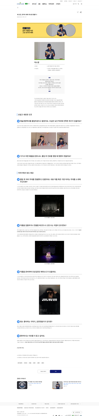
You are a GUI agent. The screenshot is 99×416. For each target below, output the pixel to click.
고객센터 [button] (58, 4)
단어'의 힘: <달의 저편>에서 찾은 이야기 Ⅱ (72, 381)
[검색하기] (78, 3)
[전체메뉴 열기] (81, 3)
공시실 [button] (74, 1)
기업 (28, 3)
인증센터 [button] (61, 1)
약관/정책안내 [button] (21, 403)
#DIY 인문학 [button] (20, 362)
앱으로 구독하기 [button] (43, 371)
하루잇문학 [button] (51, 4)
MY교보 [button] (34, 4)
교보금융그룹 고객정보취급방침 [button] (29, 407)
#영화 (80, 383)
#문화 (37, 383)
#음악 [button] (34, 362)
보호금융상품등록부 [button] (60, 407)
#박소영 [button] (25, 362)
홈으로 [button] (17, 7)
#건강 (40, 383)
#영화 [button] (43, 362)
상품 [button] (39, 4)
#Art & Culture (31, 383)
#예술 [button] (30, 362)
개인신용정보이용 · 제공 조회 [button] (39, 407)
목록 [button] (55, 371)
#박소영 (69, 383)
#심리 (78, 383)
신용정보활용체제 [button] (52, 407)
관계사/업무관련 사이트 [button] (75, 403)
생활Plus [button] (44, 4)
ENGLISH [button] (79, 1)
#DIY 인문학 (66, 383)
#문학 (73, 383)
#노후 (67, 384)
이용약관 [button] (47, 407)
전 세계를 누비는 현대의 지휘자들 (35, 381)
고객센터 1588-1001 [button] (61, 403)
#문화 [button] (38, 362)
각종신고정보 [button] (47, 403)
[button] (20, 3)
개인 (26, 3)
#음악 (35, 383)
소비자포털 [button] (65, 1)
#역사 (75, 383)
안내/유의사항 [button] (34, 403)
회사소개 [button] (70, 1)
